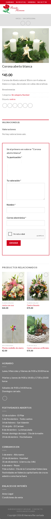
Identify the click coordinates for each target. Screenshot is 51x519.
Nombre (11, 205)
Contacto (37, 509)
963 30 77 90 (42, 2)
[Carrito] (42, 9)
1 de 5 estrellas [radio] (11, 161)
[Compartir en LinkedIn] (30, 105)
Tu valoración (14, 180)
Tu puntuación (14, 157)
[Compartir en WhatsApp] (4, 105)
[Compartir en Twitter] (15, 105)
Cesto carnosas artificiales (38, 348)
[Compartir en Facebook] (10, 105)
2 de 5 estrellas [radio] (28, 161)
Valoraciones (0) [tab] (10, 122)
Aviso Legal (7, 493)
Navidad (25, 95)
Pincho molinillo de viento (13, 348)
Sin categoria (29, 18)
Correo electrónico (16, 218)
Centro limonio (33, 305)
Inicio (18, 18)
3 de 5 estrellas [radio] (14, 166)
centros (12, 99)
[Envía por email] (20, 105)
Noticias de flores (26, 511)
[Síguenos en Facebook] (4, 398)
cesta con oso (8, 305)
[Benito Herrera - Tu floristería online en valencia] (14, 9)
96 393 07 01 (20, 2)
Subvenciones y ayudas (19, 509)
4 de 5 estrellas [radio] (14, 170)
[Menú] (47, 9)
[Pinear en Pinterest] (25, 105)
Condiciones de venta (12, 497)
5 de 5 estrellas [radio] (14, 175)
